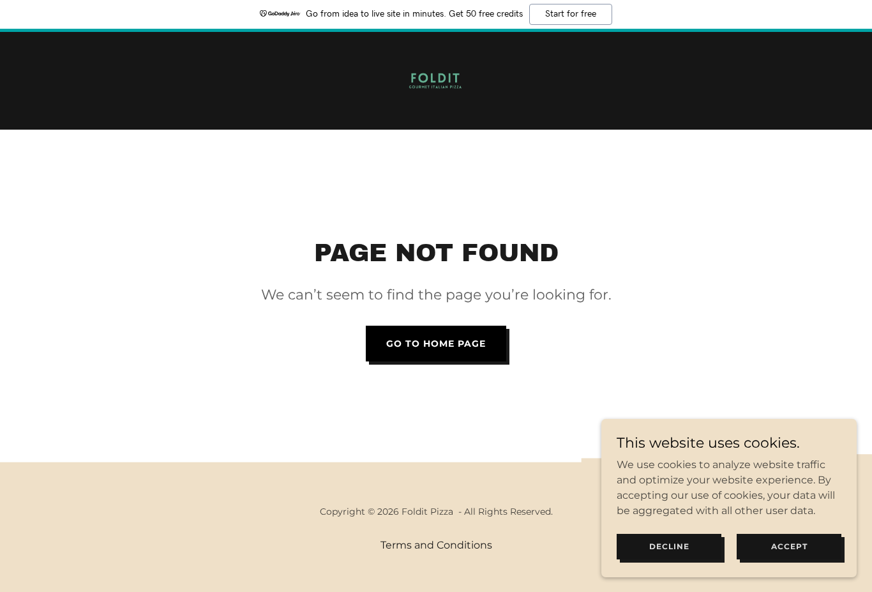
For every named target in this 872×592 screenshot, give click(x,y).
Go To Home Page (436, 343)
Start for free (570, 14)
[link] (435, 80)
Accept (789, 546)
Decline (669, 546)
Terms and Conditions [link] (436, 545)
